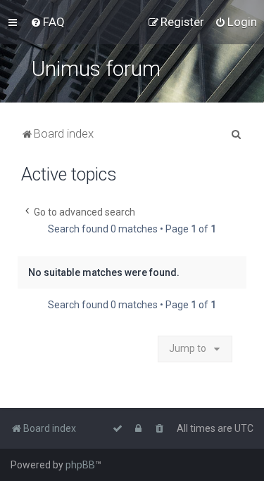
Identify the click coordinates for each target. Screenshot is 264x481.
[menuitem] (47, 22)
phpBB (80, 464)
